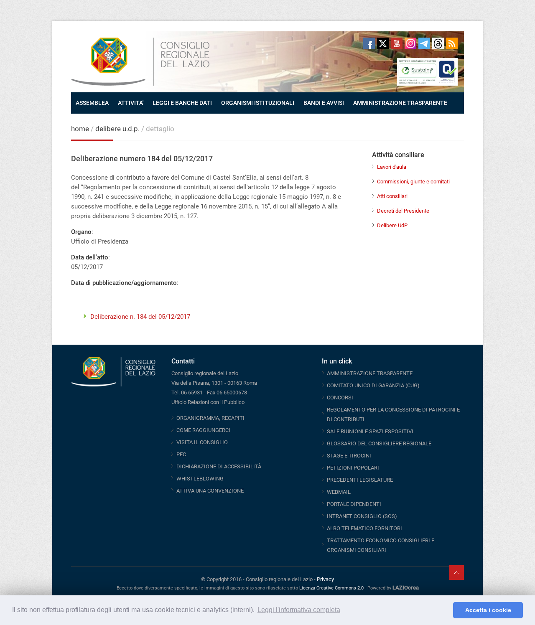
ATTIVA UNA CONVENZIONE (210, 491)
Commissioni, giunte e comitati (413, 181)
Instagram (410, 43)
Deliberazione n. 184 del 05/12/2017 (140, 316)
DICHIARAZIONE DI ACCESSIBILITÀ (218, 466)
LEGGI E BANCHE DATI (182, 102)
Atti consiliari (392, 196)
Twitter (383, 43)
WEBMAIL (339, 492)
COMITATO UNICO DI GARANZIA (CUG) (373, 385)
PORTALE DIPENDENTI (354, 504)
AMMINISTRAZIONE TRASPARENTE (400, 102)
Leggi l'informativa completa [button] (298, 609)
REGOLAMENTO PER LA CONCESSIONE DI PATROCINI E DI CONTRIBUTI (393, 414)
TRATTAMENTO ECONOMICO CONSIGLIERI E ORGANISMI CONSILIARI (380, 545)
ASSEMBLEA (92, 102)
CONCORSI (340, 397)
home (80, 128)
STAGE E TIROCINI (349, 455)
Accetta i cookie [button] (488, 610)
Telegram (424, 43)
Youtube (397, 43)
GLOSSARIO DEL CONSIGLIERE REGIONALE (379, 443)
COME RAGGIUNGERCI (203, 430)
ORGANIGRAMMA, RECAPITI (210, 418)
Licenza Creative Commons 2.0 (331, 588)
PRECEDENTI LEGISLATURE (360, 480)
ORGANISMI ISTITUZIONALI (257, 102)
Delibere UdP (392, 225)
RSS (452, 43)
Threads (438, 43)
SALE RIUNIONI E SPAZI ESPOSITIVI (370, 431)
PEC (181, 454)
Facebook (369, 43)
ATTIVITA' (130, 102)
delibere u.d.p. (118, 128)
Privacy (325, 579)
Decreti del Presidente (403, 211)
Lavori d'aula (391, 167)
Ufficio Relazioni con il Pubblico (208, 402)
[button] (444, 610)
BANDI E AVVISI (323, 102)
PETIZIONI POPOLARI (353, 468)
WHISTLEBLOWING (200, 478)
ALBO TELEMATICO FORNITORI (364, 528)
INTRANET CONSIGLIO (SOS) (362, 516)
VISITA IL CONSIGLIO (202, 442)
